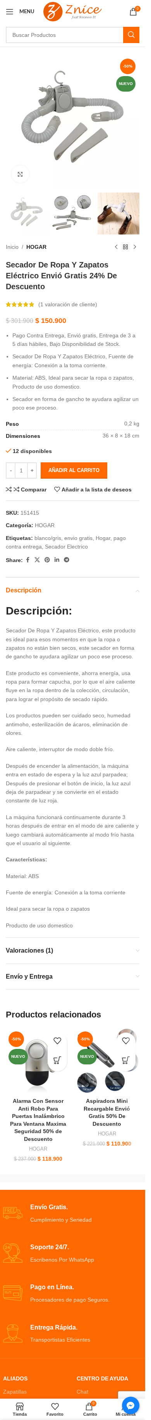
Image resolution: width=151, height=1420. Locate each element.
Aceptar (72, 1406)
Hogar (103, 538)
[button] (57, 1061)
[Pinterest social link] (47, 560)
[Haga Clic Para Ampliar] (20, 174)
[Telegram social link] (67, 560)
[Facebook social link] (27, 560)
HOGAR (36, 247)
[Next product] (134, 247)
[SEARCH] (131, 35)
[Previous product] (116, 247)
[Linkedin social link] (57, 560)
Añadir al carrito (74, 470)
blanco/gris (47, 538)
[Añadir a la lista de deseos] (57, 1042)
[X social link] (37, 560)
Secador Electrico (66, 546)
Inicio (12, 247)
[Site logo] (72, 11)
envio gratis (78, 538)
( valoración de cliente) (67, 304)
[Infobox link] (72, 1213)
